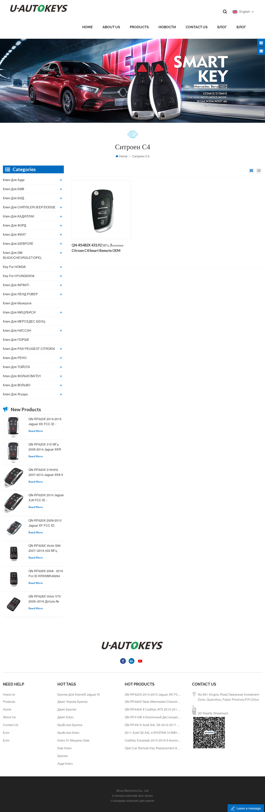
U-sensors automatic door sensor (132, 795)
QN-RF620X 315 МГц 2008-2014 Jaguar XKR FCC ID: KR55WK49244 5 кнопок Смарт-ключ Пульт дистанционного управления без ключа (45, 447)
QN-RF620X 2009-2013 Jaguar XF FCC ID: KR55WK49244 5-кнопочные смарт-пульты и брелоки (45, 523)
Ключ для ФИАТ (14, 234)
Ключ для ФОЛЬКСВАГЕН (22, 376)
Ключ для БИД (13, 198)
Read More (36, 431)
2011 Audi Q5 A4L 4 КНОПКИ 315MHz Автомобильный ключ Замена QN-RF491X (153, 732)
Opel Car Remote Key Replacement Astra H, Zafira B (153, 748)
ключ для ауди (13, 180)
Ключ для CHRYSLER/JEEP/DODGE (29, 207)
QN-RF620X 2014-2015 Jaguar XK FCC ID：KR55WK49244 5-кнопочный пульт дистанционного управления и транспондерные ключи (45, 422)
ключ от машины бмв (73, 740)
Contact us (197, 27)
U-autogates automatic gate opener (132, 801)
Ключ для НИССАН (17, 330)
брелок (62, 756)
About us (111, 27)
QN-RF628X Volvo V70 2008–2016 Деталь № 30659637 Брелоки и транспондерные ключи (45, 599)
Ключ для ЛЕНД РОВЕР (20, 294)
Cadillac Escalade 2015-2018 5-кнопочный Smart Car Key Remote (153, 740)
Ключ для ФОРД (14, 225)
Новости (167, 27)
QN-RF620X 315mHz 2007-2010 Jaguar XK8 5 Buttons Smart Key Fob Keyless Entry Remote (46, 472)
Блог (222, 27)
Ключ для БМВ (13, 189)
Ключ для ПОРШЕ (16, 339)
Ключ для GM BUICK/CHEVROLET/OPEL (22, 255)
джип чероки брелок (72, 701)
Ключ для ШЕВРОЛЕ (18, 243)
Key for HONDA (14, 266)
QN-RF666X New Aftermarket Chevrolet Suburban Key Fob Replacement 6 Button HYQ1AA (153, 701)
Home (87, 27)
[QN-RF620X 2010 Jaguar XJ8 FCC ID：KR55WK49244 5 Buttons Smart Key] (13, 503)
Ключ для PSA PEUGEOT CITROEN (29, 348)
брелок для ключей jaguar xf (78, 694)
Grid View (251, 171)
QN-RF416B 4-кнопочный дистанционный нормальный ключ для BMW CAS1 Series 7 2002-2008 (153, 717)
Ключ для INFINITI (16, 285)
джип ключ (65, 717)
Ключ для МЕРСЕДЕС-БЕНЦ (24, 321)
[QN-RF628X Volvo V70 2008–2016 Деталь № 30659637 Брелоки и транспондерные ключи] (13, 604)
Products (139, 27)
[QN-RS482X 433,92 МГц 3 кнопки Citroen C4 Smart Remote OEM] (101, 209)
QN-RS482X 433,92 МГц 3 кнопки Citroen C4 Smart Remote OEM (97, 247)
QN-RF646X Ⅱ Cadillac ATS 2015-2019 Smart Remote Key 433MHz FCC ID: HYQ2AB (153, 709)
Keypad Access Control (132, 806)
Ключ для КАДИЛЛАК (18, 216)
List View (259, 171)
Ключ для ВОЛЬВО (16, 385)
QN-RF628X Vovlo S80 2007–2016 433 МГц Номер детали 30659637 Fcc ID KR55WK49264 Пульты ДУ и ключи (46, 548)
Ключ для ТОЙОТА (16, 367)
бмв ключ (64, 748)
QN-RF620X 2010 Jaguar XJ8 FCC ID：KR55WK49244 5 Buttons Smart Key (46, 498)
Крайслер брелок (69, 725)
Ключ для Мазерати (17, 303)
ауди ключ (65, 763)
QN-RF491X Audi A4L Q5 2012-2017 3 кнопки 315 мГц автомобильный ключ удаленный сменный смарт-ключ (153, 725)
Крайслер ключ (68, 732)
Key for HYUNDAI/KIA (19, 276)
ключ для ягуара (15, 394)
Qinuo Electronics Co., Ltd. (132, 790)
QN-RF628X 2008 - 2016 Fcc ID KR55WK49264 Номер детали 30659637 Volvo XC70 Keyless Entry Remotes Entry (46, 574)
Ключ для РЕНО (14, 357)
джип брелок (66, 709)
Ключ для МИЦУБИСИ (19, 312)
